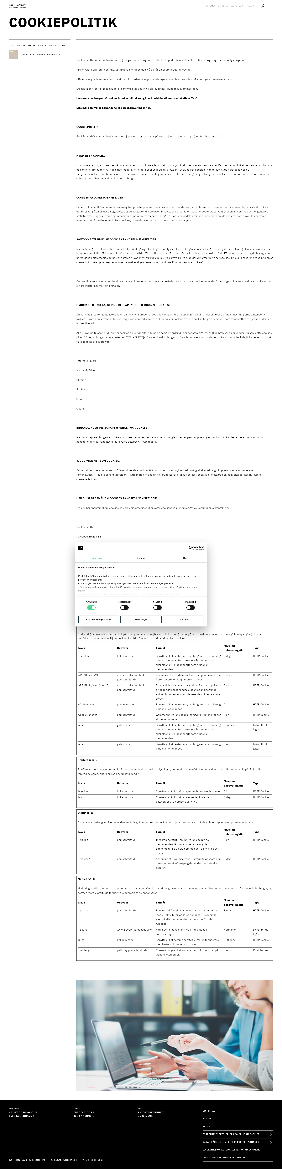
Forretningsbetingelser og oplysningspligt (231, 1134)
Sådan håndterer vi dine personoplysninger (231, 1142)
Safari (79, 399)
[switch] (124, 607)
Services (223, 6)
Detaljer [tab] (141, 558)
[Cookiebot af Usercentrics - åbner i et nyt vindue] (191, 548)
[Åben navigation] (271, 6)
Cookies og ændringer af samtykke (225, 1158)
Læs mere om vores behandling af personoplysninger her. (113, 108)
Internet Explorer (87, 361)
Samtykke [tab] (97, 558)
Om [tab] (185, 558)
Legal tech (237, 6)
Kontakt (208, 1119)
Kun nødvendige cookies (98, 619)
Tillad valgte (141, 619)
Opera (80, 408)
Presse (207, 1127)
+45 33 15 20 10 (95, 1160)
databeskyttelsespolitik (142, 442)
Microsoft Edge (85, 370)
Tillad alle (183, 619)
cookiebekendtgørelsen (212, 475)
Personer (210, 6)
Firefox (80, 389)
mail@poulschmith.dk (65, 1160)
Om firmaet (209, 1111)
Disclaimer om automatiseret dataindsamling (232, 1150)
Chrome (81, 380)
